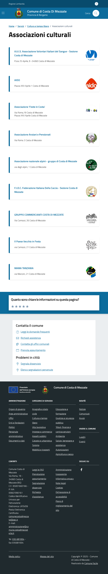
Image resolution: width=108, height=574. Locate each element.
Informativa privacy (65, 478)
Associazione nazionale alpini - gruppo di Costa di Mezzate (45, 161)
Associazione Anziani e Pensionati (32, 134)
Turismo (35, 445)
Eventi (82, 441)
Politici (12, 427)
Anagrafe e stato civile (40, 411)
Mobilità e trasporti (41, 449)
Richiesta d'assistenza (38, 494)
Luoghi (82, 437)
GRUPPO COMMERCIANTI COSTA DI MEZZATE (39, 215)
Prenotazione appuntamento (39, 476)
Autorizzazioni (62, 449)
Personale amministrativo (16, 434)
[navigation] (3, 13)
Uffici (11, 418)
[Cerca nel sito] (96, 13)
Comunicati (84, 413)
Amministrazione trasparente (63, 472)
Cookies (59, 487)
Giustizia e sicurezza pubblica (65, 420)
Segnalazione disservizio (38, 485)
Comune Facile (91, 563)
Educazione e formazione (62, 411)
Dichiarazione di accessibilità (63, 494)
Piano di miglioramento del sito (64, 505)
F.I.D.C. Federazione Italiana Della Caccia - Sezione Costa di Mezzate (45, 190)
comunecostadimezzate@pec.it (19, 518)
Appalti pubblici (39, 436)
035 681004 (18, 539)
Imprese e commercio (42, 431)
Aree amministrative (18, 413)
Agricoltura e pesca (64, 454)
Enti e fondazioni (16, 422)
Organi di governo (17, 409)
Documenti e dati (17, 440)
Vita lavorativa (39, 427)
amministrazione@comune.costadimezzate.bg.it (19, 530)
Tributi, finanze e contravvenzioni (63, 429)
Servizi (21, 26)
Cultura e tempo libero (38, 26)
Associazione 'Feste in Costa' (29, 107)
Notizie (82, 409)
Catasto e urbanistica (42, 440)
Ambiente (60, 436)
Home (11, 26)
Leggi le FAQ (38, 469)
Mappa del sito (47, 556)
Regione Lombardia (16, 3)
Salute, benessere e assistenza (65, 443)
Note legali (61, 483)
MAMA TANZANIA (23, 268)
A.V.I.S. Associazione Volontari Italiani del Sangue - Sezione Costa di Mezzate (46, 53)
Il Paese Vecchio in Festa (27, 241)
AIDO (17, 80)
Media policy (14, 556)
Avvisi (82, 418)
